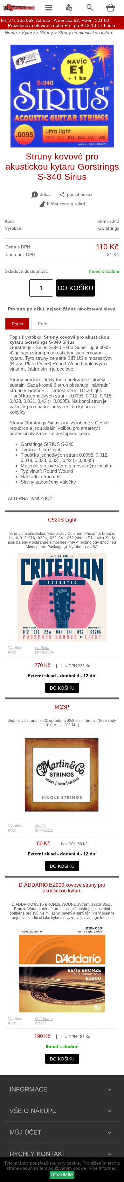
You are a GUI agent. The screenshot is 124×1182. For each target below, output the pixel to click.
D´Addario (44, 1018)
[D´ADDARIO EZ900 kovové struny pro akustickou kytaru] (62, 1010)
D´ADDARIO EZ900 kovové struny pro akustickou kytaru (62, 887)
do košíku (75, 288)
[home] (19, 11)
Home (11, 32)
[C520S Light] (62, 639)
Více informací (103, 1168)
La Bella (42, 648)
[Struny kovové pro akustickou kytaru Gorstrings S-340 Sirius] (62, 145)
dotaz (45, 194)
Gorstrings (108, 228)
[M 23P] (62, 818)
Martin (40, 826)
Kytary (28, 32)
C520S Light (62, 519)
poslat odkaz (80, 194)
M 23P (62, 707)
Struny (46, 32)
